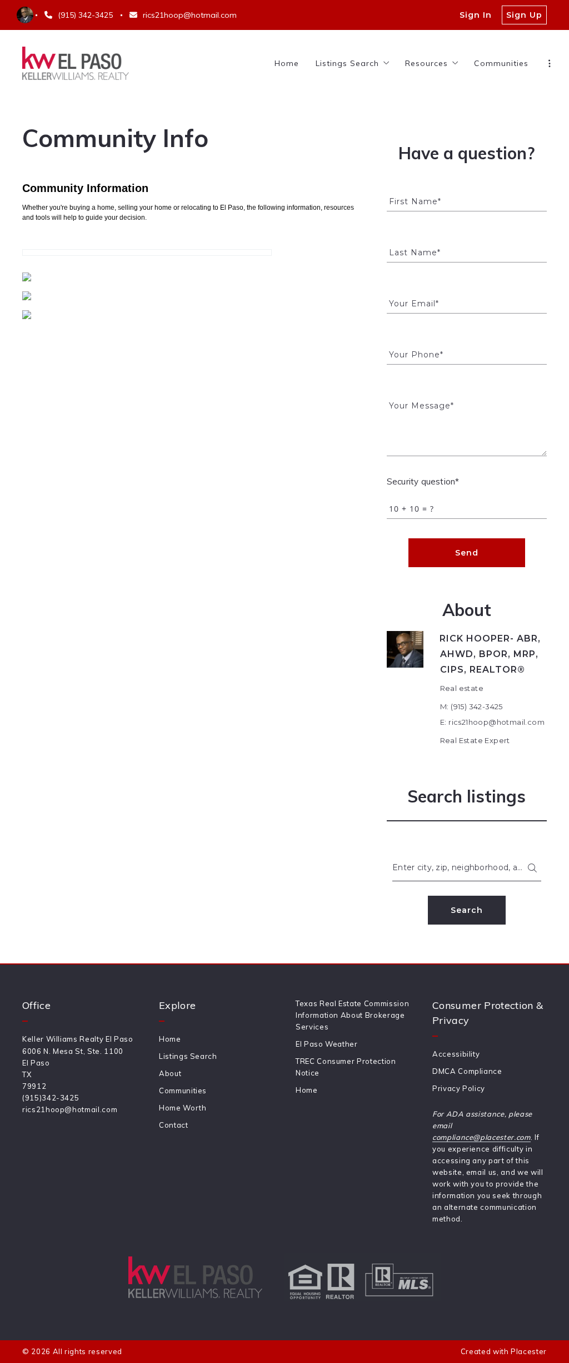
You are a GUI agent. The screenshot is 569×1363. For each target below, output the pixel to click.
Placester (529, 1351)
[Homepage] (75, 63)
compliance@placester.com (481, 1137)
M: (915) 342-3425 (471, 706)
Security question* (423, 481)
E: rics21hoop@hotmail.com (492, 722)
